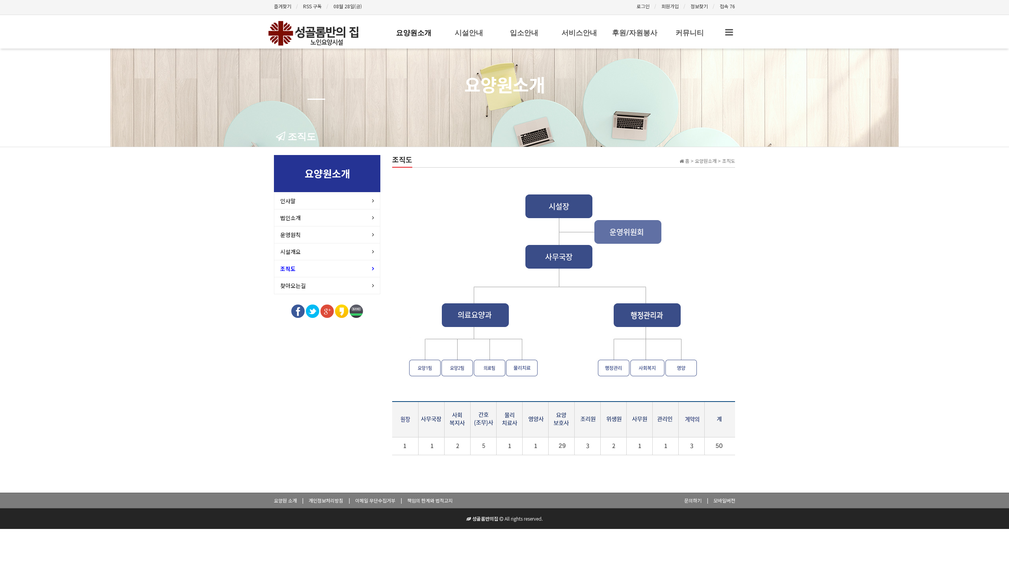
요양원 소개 (285, 500)
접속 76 (727, 6)
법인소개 (290, 218)
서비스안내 (579, 32)
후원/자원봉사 (634, 32)
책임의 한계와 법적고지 (430, 500)
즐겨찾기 (282, 6)
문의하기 (693, 500)
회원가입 (670, 6)
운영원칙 (290, 235)
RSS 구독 (312, 6)
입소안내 (524, 32)
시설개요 (290, 252)
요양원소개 (414, 32)
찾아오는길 (293, 286)
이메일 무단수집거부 (375, 500)
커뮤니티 (690, 32)
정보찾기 (699, 6)
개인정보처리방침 (326, 500)
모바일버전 (724, 500)
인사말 (288, 201)
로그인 (643, 6)
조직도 (288, 269)
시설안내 (469, 32)
